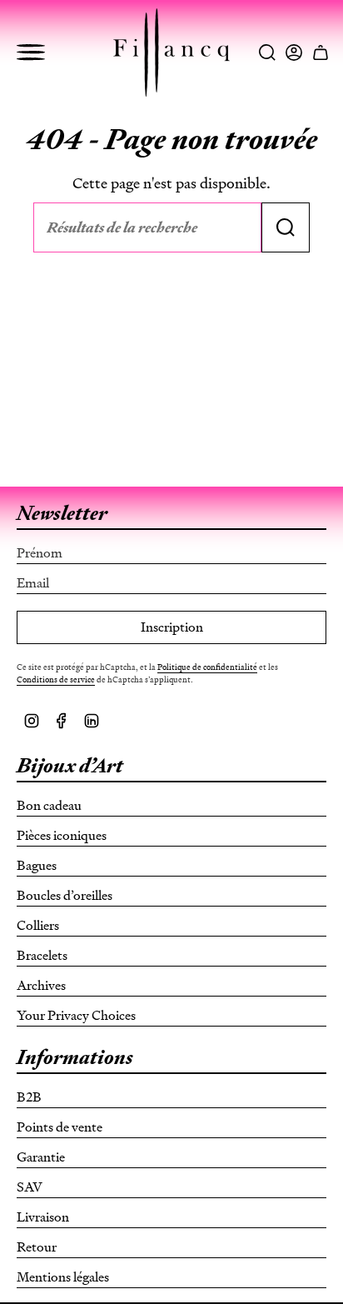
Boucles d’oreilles (64, 895)
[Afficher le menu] (31, 52)
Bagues (37, 865)
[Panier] (320, 52)
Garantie (41, 1157)
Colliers (38, 925)
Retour (37, 1247)
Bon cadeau (49, 805)
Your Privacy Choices (76, 1015)
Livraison (43, 1217)
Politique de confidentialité (207, 667)
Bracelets (42, 955)
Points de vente (59, 1127)
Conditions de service (56, 679)
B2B (29, 1097)
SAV (29, 1187)
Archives (41, 985)
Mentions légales (63, 1277)
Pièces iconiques (62, 835)
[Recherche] (285, 227)
